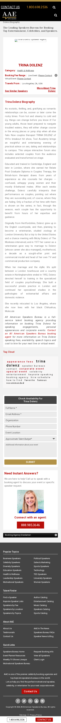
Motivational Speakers (13, 575)
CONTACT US (10, 7)
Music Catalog (40, 599)
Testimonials (9, 626)
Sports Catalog (40, 606)
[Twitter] (24, 696)
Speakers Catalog (42, 603)
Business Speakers (11, 552)
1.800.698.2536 (37, 7)
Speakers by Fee (10, 599)
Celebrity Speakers (11, 556)
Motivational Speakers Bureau (16, 657)
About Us (7, 622)
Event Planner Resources (14, 649)
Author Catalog (40, 591)
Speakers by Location (13, 603)
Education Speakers (12, 564)
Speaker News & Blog (43, 630)
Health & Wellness (25, 70)
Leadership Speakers (12, 571)
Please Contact (45, 75)
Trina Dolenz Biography (20, 101)
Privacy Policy (35, 708)
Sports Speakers (41, 560)
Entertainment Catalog (44, 595)
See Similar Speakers (16, 90)
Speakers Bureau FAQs (44, 626)
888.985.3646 (30, 518)
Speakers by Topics (12, 606)
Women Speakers (42, 575)
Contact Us (8, 630)
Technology (39, 564)
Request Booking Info (43, 645)
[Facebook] (18, 696)
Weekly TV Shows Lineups (15, 653)
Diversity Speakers (11, 560)
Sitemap (23, 708)
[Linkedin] (30, 696)
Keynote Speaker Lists (13, 595)
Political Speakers (42, 552)
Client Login (39, 653)
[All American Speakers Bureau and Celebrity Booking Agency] (9, 19)
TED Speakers (40, 568)
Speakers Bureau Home (13, 645)
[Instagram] (42, 696)
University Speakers (43, 571)
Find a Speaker (10, 591)
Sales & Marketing (42, 556)
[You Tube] (36, 696)
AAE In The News (41, 622)
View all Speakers (42, 649)
